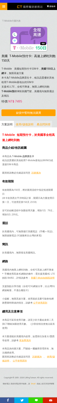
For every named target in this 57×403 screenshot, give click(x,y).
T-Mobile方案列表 (11, 20)
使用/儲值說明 (24, 124)
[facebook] (7, 400)
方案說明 (7, 124)
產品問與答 (44, 124)
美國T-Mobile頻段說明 (43, 277)
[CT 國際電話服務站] (28, 6)
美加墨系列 (25, 340)
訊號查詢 (36, 172)
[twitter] (21, 400)
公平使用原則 (40, 302)
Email (33, 383)
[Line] (35, 400)
